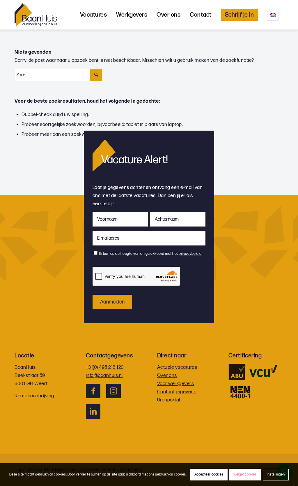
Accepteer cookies (209, 474)
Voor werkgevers (175, 384)
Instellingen (276, 474)
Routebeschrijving (34, 396)
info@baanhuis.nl (104, 375)
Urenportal (168, 400)
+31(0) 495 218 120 (105, 367)
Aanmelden (112, 302)
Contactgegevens (176, 392)
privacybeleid (190, 253)
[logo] (36, 14)
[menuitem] (93, 14)
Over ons (167, 375)
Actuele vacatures (177, 367)
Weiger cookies (245, 474)
